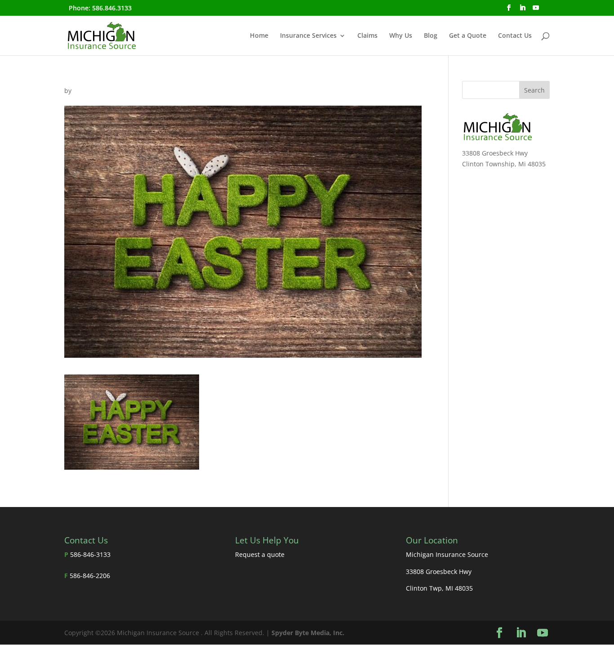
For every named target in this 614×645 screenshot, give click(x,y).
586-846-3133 (90, 554)
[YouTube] (536, 10)
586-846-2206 (90, 575)
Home (259, 36)
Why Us (400, 36)
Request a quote (260, 554)
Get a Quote (467, 36)
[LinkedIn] (522, 10)
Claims (367, 36)
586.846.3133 (112, 8)
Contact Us (515, 36)
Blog (430, 36)
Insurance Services (308, 36)
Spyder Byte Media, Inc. (307, 632)
